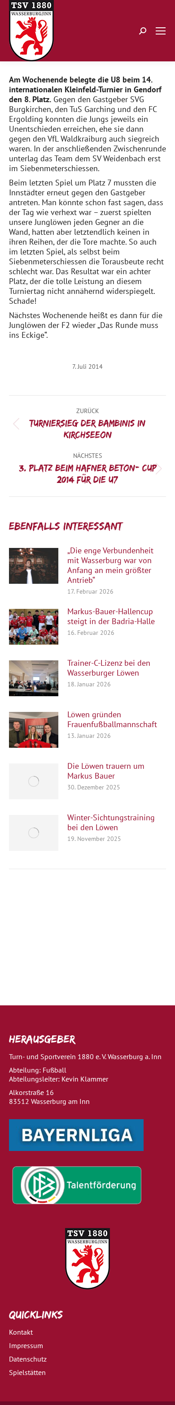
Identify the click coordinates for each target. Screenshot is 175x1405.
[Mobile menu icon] (160, 31)
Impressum (26, 1345)
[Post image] (33, 566)
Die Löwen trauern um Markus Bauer (105, 771)
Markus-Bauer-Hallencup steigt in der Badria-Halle (111, 616)
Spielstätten (27, 1372)
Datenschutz (28, 1358)
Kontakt (21, 1331)
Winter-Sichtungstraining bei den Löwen (111, 822)
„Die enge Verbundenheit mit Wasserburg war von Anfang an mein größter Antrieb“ (110, 565)
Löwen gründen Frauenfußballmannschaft (112, 719)
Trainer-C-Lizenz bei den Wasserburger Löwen (108, 668)
